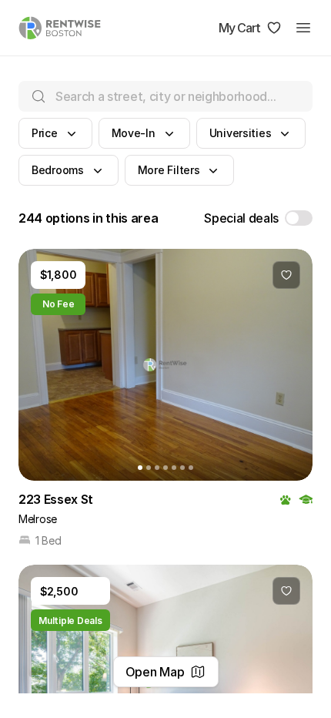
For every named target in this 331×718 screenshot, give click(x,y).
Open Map (154, 671)
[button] (55, 133)
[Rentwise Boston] (59, 27)
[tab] (140, 467)
